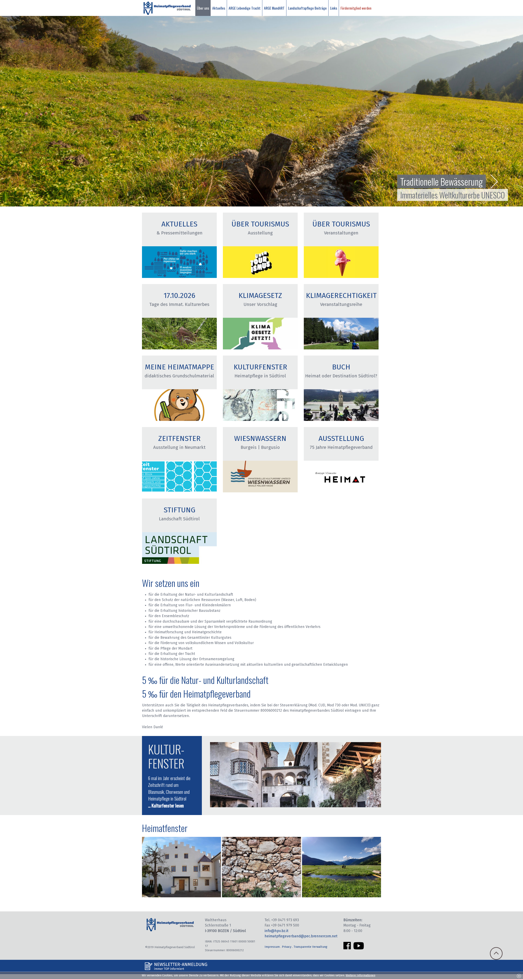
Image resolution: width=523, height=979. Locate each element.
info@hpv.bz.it (276, 931)
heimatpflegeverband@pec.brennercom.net (301, 936)
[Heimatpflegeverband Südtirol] (167, 8)
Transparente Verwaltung (310, 947)
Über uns (203, 8)
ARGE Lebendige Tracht (244, 8)
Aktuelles (218, 8)
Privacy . (288, 947)
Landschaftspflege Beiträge (307, 8)
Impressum (272, 947)
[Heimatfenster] (261, 896)
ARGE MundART (274, 8)
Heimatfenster (165, 828)
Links (333, 8)
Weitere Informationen (360, 975)
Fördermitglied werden (356, 8)
